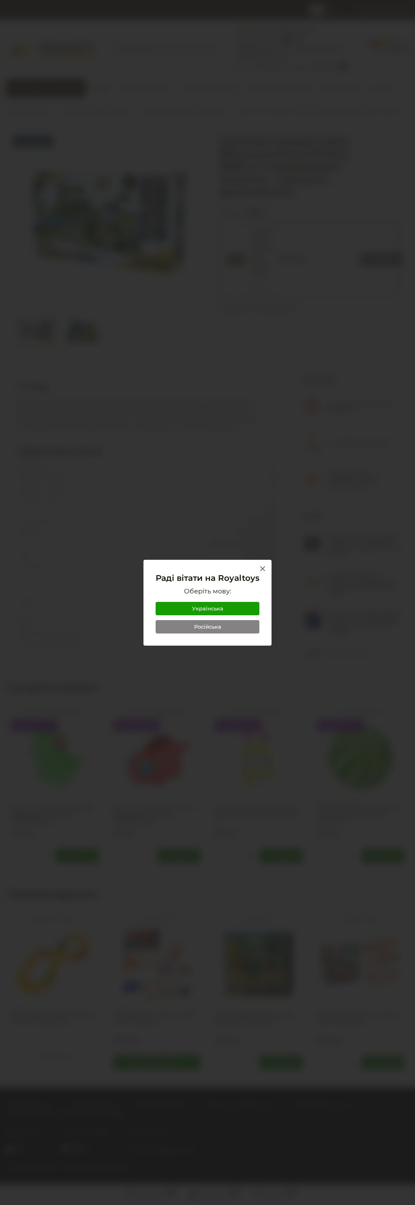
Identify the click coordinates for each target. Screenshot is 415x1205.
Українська (207, 608)
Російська (207, 626)
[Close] (263, 569)
